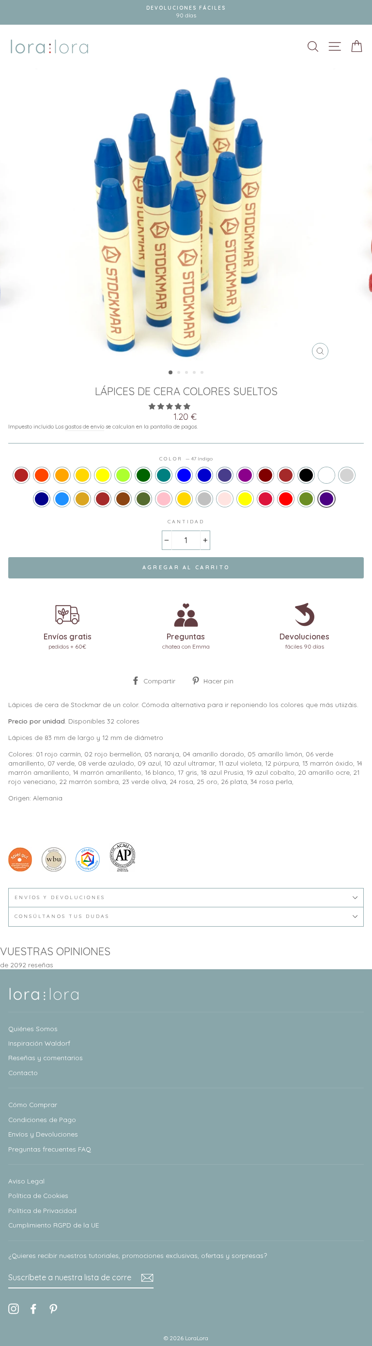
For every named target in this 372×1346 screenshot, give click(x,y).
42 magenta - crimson (265, 499)
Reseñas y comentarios (45, 1057)
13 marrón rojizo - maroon (265, 475)
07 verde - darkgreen (143, 475)
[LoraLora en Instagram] (13, 1308)
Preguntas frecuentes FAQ (49, 1149)
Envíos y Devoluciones (43, 1134)
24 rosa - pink (163, 499)
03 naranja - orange (62, 475)
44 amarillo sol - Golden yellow (245, 499)
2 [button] (179, 373)
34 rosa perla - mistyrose (225, 499)
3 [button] (187, 373)
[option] (186, 216)
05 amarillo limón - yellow (102, 475)
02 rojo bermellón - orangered (41, 475)
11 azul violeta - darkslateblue (225, 475)
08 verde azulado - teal (163, 475)
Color (186, 459)
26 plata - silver (204, 499)
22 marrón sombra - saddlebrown (123, 499)
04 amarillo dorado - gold (82, 475)
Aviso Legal (26, 1181)
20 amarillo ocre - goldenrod (82, 499)
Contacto (23, 1072)
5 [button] (203, 373)
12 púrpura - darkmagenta (245, 475)
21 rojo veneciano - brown (102, 499)
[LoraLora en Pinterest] (53, 1308)
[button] (170, 406)
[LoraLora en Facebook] (33, 1308)
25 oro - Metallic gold (184, 499)
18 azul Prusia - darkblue (41, 499)
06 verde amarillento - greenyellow (123, 475)
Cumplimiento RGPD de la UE (53, 1225)
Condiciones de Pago (42, 1119)
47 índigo (326, 499)
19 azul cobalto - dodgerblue (62, 499)
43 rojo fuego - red (286, 499)
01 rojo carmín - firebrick (21, 475)
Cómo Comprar (32, 1104)
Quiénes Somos (33, 1028)
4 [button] (195, 373)
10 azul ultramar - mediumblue (204, 475)
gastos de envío (84, 426)
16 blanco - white (326, 475)
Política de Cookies (38, 1195)
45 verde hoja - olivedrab (306, 499)
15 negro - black (306, 475)
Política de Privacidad (42, 1210)
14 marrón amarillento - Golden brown (286, 475)
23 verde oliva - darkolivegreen (143, 499)
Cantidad (186, 521)
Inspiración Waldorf (39, 1043)
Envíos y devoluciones (60, 897)
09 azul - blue (184, 475)
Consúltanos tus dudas (62, 916)
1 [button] (171, 372)
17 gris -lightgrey (347, 475)
